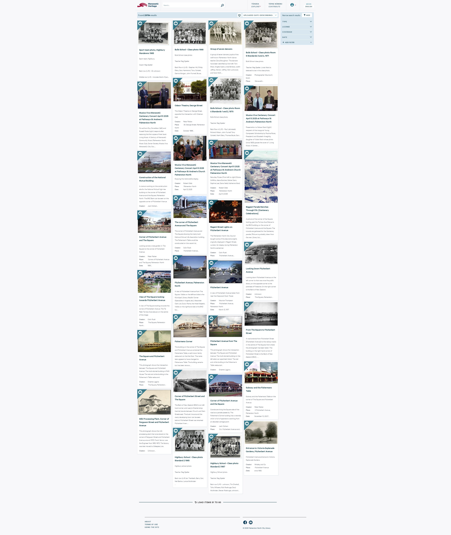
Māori (308, 4)
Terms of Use (151, 524)
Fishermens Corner (183, 341)
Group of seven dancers (221, 48)
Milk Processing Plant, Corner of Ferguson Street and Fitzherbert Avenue (154, 422)
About (148, 521)
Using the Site (152, 527)
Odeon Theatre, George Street (188, 105)
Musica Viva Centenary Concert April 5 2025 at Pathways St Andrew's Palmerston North (260, 118)
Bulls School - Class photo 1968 (189, 49)
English (308, 6)
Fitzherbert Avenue (219, 287)
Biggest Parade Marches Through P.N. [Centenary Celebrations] (257, 210)
